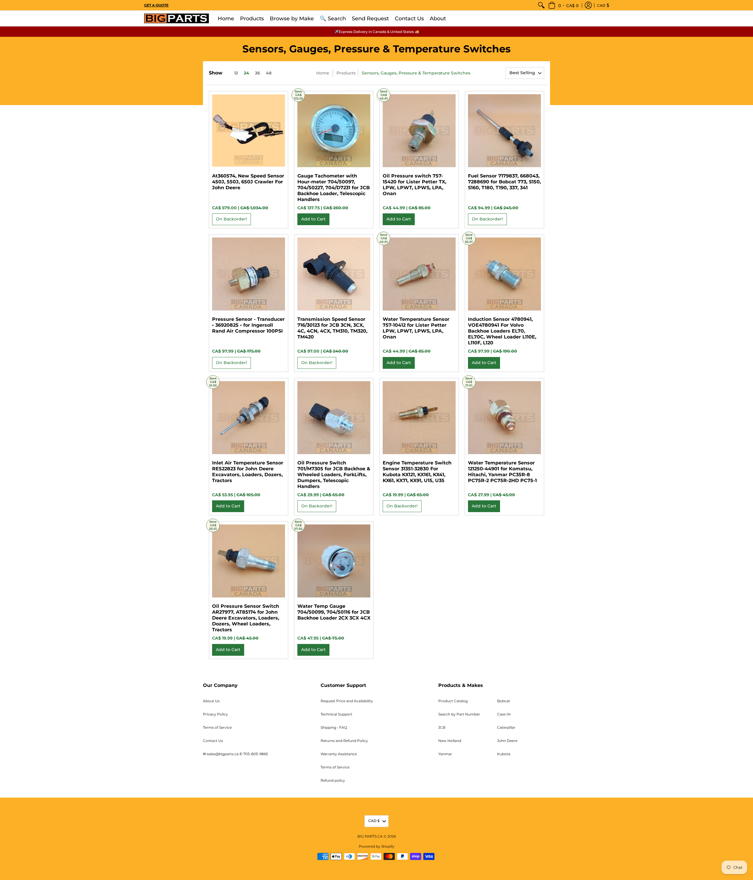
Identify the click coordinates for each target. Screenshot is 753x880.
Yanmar (445, 754)
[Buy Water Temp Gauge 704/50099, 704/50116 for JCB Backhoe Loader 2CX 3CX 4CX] (333, 560)
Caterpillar (506, 727)
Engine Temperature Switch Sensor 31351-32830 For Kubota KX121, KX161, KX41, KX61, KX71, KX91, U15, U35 (417, 471)
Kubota (503, 754)
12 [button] (236, 73)
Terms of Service (217, 727)
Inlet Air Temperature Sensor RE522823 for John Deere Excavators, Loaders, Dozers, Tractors (247, 471)
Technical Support (336, 714)
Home (322, 73)
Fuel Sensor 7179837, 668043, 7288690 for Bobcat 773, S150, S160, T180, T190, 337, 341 (504, 181)
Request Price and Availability (347, 701)
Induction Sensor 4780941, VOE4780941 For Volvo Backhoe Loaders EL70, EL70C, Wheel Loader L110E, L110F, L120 (502, 331)
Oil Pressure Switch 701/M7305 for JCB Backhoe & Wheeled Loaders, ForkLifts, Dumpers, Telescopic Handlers (333, 474)
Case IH (504, 714)
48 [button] (268, 73)
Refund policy (333, 780)
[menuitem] (541, 5)
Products (346, 73)
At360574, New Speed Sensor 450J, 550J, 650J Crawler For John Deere (248, 181)
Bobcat (503, 701)
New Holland (449, 740)
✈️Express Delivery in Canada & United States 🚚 (376, 31)
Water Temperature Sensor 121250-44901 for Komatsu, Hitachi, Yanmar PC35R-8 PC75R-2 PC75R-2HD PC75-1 (502, 471)
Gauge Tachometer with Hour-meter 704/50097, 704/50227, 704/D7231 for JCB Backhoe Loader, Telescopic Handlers (333, 187)
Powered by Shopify (376, 846)
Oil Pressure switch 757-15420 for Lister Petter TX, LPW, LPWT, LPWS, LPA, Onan (414, 184)
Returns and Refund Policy (344, 740)
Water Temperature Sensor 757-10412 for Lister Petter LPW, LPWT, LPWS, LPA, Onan (416, 328)
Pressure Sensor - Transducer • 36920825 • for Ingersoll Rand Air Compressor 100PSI (248, 325)
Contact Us (213, 740)
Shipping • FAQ (334, 727)
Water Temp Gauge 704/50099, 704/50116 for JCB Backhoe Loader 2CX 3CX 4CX (333, 612)
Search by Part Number (459, 714)
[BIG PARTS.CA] (176, 18)
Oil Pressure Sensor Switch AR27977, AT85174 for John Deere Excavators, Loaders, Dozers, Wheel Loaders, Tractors (245, 617)
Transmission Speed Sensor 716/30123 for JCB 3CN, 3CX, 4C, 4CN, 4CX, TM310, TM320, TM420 (332, 328)
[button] (563, 5)
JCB (441, 727)
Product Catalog (453, 701)
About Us (211, 701)
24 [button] (246, 73)
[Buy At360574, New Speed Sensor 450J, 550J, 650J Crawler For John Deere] (248, 130)
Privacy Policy (215, 714)
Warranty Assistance (339, 754)
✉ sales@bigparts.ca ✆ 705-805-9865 (235, 754)
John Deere (507, 740)
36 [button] (257, 73)
